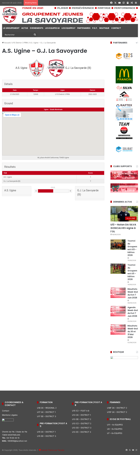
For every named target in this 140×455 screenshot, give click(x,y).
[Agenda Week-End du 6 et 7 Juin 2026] (118, 311)
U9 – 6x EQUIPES (114, 429)
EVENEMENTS (36, 28)
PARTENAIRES (83, 28)
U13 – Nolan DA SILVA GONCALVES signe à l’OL (123, 228)
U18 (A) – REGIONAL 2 (46, 408)
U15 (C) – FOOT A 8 (80, 411)
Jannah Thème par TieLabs (52, 450)
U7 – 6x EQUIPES (114, 433)
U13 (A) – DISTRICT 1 (81, 415)
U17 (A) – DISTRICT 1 (46, 412)
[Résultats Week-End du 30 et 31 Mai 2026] (118, 329)
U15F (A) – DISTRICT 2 (117, 412)
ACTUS (24, 28)
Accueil (7, 43)
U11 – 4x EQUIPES (115, 425)
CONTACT (116, 28)
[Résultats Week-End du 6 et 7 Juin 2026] (118, 293)
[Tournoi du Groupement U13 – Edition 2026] (118, 244)
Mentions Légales (10, 415)
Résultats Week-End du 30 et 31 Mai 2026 (133, 331)
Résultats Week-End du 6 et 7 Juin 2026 (133, 293)
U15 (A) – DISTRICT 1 (46, 432)
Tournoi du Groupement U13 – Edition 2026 (132, 248)
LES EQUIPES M (52, 28)
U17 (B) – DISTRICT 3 (46, 416)
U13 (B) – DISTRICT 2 (81, 419)
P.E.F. (94, 28)
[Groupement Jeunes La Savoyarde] (70, 15)
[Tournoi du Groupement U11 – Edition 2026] (118, 269)
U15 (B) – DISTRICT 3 (46, 436)
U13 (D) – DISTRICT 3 (81, 428)
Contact (5, 411)
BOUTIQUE (104, 28)
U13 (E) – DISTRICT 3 (81, 432)
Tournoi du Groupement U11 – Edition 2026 (132, 272)
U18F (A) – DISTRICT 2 (117, 408)
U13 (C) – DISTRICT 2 (81, 423)
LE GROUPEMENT (11, 28)
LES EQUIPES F (68, 28)
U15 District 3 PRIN (20, 43)
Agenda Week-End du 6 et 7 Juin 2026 (133, 311)
